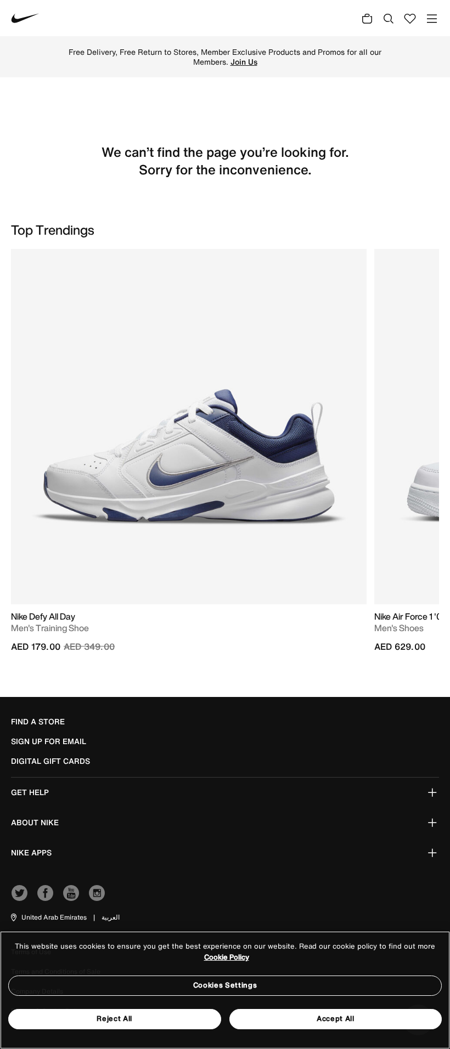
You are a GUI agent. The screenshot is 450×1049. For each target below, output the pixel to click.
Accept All (336, 1018)
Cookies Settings (225, 985)
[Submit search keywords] (388, 18)
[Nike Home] (25, 18)
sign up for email (48, 741)
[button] (48, 917)
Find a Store (38, 722)
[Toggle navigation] (432, 18)
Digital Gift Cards (50, 761)
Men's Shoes (399, 627)
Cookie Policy (226, 957)
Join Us (243, 62)
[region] (225, 990)
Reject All (114, 1018)
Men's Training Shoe (50, 627)
